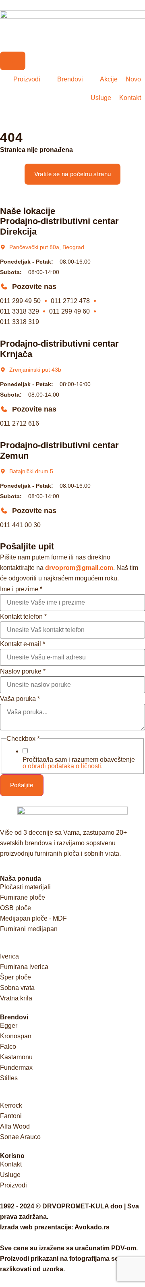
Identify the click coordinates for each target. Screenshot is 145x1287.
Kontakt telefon (23, 616)
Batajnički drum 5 (31, 471)
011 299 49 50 (20, 300)
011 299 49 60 (69, 311)
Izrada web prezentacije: (55, 1227)
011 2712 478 (70, 300)
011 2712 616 (19, 423)
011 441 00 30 (20, 525)
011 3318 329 (19, 311)
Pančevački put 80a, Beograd (46, 247)
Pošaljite (21, 785)
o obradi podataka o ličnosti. (63, 766)
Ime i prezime (21, 589)
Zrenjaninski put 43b (35, 369)
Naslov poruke (23, 671)
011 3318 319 (19, 321)
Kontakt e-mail (22, 644)
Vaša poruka (20, 699)
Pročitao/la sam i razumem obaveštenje (79, 763)
